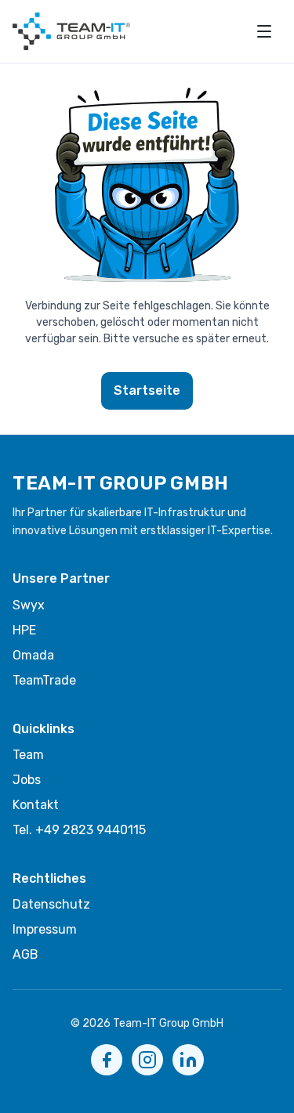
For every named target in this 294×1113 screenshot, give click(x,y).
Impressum (45, 929)
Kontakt (36, 804)
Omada (33, 655)
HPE (24, 630)
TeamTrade (44, 680)
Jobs (27, 779)
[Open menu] (264, 31)
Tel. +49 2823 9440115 (79, 829)
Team (28, 754)
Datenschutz (51, 904)
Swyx (29, 605)
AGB (25, 954)
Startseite (147, 390)
